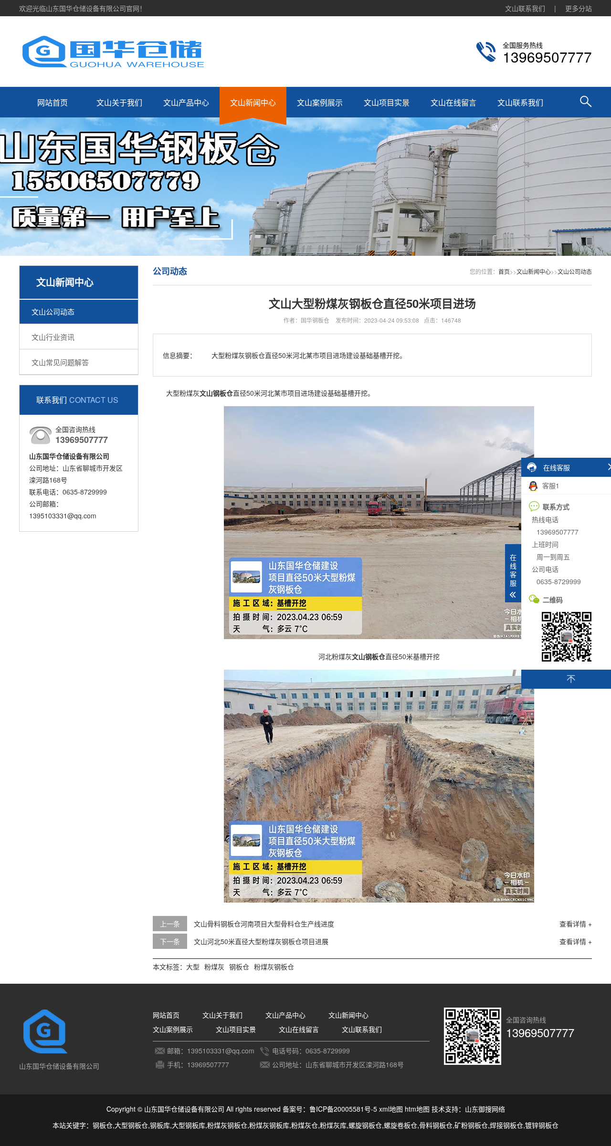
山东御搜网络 (485, 1109)
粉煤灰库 (333, 1125)
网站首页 (52, 102)
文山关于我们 (119, 102)
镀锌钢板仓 (541, 1125)
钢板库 (160, 1125)
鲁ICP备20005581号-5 (343, 1109)
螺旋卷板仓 (400, 1125)
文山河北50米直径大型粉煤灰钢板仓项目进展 (261, 941)
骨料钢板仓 (436, 1125)
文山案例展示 (320, 102)
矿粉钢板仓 (471, 1125)
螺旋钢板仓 (365, 1125)
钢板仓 (239, 966)
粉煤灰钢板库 (269, 1125)
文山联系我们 (525, 8)
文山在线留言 (453, 102)
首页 (504, 271)
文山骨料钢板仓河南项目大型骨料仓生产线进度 (264, 923)
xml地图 (391, 1109)
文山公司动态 (53, 311)
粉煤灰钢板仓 (274, 966)
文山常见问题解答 (60, 362)
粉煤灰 (214, 966)
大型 (193, 966)
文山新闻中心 (253, 102)
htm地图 (417, 1109)
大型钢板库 (188, 1125)
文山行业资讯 (53, 337)
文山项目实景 (387, 102)
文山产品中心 (186, 102)
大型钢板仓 (131, 1125)
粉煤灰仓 (304, 1125)
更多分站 (578, 8)
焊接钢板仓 (506, 1125)
